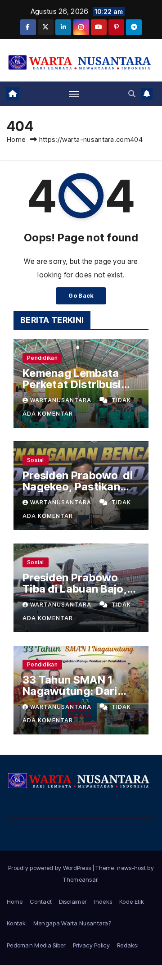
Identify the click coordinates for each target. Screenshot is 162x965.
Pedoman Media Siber (36, 945)
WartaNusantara (61, 400)
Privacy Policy (91, 945)
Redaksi (127, 945)
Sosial (35, 460)
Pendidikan (42, 357)
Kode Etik (131, 901)
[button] (131, 93)
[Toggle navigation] (74, 93)
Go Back (80, 295)
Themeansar (80, 879)
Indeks (103, 901)
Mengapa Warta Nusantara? (72, 923)
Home (16, 139)
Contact (41, 901)
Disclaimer (72, 901)
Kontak (16, 923)
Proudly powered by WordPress (50, 867)
